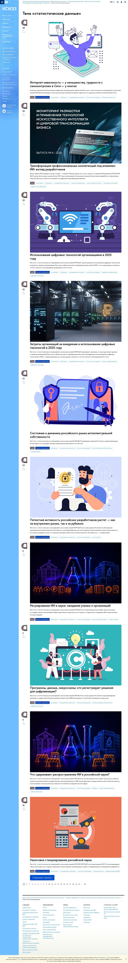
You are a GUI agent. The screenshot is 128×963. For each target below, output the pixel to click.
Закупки (24, 921)
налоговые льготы (98, 871)
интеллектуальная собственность (102, 448)
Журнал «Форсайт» (8, 54)
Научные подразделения (72, 897)
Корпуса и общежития (28, 919)
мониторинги (54, 97)
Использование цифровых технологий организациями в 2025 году (71, 256)
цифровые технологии (37, 275)
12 (55, 884)
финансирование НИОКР (113, 871)
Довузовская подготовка (49, 910)
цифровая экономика (37, 706)
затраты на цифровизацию (109, 361)
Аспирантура (46, 922)
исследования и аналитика (76, 97)
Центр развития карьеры (49, 927)
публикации (64, 97)
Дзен (5, 96)
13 (58, 884)
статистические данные (93, 97)
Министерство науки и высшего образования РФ (111, 908)
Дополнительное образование (51, 924)
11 (52, 884)
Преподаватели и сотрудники (30, 917)
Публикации (6, 19)
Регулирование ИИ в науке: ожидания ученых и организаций (70, 605)
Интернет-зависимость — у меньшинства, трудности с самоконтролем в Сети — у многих (66, 84)
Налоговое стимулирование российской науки (61, 860)
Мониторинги (67, 912)
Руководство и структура (29, 910)
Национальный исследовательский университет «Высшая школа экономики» (43, 897)
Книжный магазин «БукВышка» (92, 912)
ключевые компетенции (110, 183)
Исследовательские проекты (71, 910)
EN (113, 2)
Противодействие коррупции (30, 931)
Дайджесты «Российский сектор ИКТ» (9, 58)
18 (73, 884)
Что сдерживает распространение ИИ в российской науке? (69, 774)
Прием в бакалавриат (49, 915)
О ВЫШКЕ (25, 905)
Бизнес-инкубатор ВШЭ (49, 929)
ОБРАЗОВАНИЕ (48, 905)
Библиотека (87, 907)
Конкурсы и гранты (68, 922)
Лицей (44, 907)
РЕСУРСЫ (87, 905)
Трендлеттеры (6, 62)
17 (70, 884)
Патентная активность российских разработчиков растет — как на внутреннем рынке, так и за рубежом (72, 521)
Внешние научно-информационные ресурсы (70, 925)
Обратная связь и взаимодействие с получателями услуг (48, 936)
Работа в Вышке (26, 952)
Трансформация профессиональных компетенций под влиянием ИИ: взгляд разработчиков (72, 167)
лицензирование (35, 451)
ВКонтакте (7, 93)
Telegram (7, 91)
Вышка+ (45, 917)
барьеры (94, 788)
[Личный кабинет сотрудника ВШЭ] (121, 2)
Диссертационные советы (70, 915)
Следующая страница (41, 877)
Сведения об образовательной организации (30, 942)
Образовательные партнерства (51, 932)
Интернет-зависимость (108, 97)
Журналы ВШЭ (88, 920)
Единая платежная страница (29, 950)
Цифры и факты (26, 907)
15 (64, 884)
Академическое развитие (70, 920)
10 (49, 884)
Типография (87, 915)
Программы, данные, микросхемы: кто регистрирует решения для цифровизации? (71, 689)
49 (85, 884)
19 (76, 884)
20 (79, 884)
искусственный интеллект (94, 183)
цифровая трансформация (38, 186)
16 (67, 884)
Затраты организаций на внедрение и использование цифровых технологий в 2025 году (72, 346)
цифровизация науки (36, 791)
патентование (96, 537)
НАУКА (65, 905)
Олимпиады (46, 912)
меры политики (113, 619)
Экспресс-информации (9, 51)
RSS (5, 101)
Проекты (5, 31)
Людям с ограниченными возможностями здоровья (29, 946)
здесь (105, 957)
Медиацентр (87, 917)
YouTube (6, 99)
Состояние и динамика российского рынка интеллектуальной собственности (71, 435)
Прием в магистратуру (49, 920)
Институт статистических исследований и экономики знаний (97, 897)
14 (61, 884)
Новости (118, 897)
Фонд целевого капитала (29, 928)
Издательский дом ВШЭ (90, 910)
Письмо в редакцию (9, 111)
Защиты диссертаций (68, 917)
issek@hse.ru (9, 71)
